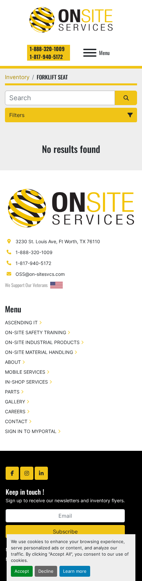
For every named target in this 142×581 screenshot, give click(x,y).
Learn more (75, 571)
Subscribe (65, 531)
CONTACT (16, 421)
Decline (45, 571)
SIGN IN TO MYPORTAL (30, 431)
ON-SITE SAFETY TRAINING (35, 332)
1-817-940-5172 (46, 57)
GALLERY (15, 401)
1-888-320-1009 (47, 49)
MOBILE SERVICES (25, 372)
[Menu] (89, 53)
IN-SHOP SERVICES (26, 382)
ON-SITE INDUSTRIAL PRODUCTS (42, 342)
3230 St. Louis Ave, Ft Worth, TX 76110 (58, 241)
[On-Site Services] (71, 207)
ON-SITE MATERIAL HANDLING (39, 352)
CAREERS (15, 411)
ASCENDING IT (21, 322)
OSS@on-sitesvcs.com (40, 274)
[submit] (126, 98)
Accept (22, 571)
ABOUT (13, 362)
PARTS (12, 391)
